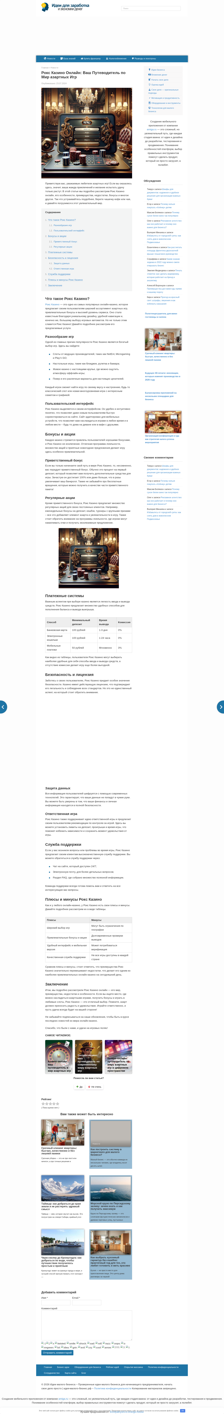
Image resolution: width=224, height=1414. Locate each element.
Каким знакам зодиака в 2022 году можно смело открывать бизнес (163, 262)
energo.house (136, 1412)
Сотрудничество (52, 1373)
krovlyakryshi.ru (119, 1412)
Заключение (55, 285)
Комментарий (49, 1308)
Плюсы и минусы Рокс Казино (65, 279)
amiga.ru (152, 129)
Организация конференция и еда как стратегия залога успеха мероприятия (162, 439)
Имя (44, 1297)
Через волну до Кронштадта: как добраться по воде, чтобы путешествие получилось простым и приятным (61, 1261)
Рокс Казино (52, 304)
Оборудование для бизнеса (87, 1367)
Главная (48, 1367)
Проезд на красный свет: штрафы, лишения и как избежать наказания (163, 300)
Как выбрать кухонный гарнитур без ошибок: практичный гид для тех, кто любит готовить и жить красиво (110, 1261)
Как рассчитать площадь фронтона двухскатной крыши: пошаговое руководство (164, 250)
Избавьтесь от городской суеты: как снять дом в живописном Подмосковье (164, 239)
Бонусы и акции (57, 236)
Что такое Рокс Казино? (62, 220)
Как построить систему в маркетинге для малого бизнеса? (106, 1152)
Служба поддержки (59, 274)
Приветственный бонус (65, 241)
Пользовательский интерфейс (69, 230)
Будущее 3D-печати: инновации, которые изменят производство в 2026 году (162, 376)
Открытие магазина (133, 1367)
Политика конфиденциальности (163, 1367)
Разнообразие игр (63, 225)
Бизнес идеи (63, 1367)
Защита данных (62, 263)
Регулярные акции (63, 246)
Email (76, 1297)
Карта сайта (70, 1373)
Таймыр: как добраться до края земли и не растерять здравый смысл (61, 1206)
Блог (84, 1373)
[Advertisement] (112, 36)
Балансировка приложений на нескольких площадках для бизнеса (161, 396)
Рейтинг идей (112, 1367)
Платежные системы (60, 252)
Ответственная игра (64, 268)
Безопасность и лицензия (63, 258)
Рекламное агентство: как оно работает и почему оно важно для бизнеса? (164, 224)
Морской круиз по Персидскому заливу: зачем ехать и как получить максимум (110, 1206)
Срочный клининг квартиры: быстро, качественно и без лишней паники (59, 1151)
